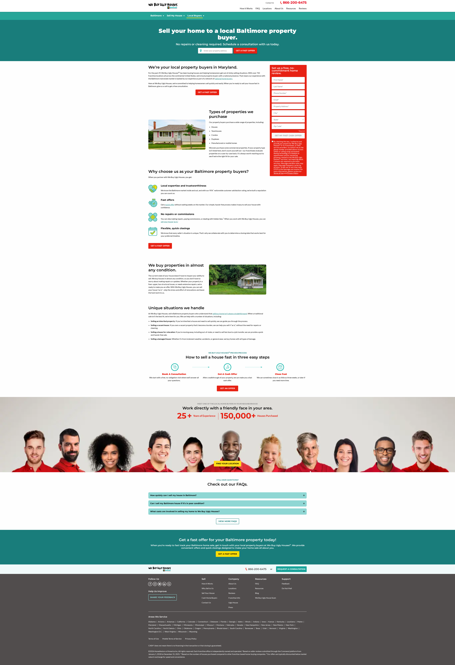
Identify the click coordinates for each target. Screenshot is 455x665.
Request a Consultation (291, 569)
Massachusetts (165, 625)
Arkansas (171, 621)
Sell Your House (208, 593)
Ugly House (233, 602)
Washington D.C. (155, 631)
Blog (257, 593)
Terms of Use (279, 173)
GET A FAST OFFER (207, 92)
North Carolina (154, 628)
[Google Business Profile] (169, 584)
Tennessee (249, 628)
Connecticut (203, 621)
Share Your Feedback (162, 597)
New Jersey (266, 625)
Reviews (303, 8)
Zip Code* (278, 126)
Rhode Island (222, 628)
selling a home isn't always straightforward (230, 313)
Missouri (210, 625)
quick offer (170, 204)
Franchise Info (234, 598)
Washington (293, 628)
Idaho (240, 621)
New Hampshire (252, 625)
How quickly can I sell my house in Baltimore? (173, 495)
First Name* (278, 80)
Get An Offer (227, 388)
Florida (223, 621)
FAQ (258, 8)
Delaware (214, 621)
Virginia (282, 628)
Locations (267, 8)
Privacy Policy (292, 173)
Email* (276, 100)
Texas (258, 628)
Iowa (264, 621)
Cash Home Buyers (209, 598)
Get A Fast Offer (245, 51)
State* (276, 120)
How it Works (246, 8)
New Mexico (278, 625)
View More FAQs (227, 521)
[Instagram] (155, 584)
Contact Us (270, 3)
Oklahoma (188, 628)
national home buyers (223, 78)
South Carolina (236, 628)
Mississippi (199, 625)
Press (230, 607)
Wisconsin (182, 631)
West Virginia (170, 631)
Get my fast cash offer (288, 135)
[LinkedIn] (164, 584)
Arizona (161, 621)
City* (276, 113)
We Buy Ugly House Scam (265, 598)
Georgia (232, 621)
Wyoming (193, 631)
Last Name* (278, 86)
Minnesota (188, 625)
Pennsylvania (208, 628)
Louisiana (291, 621)
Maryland (152, 625)
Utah (265, 628)
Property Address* (281, 106)
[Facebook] (150, 584)
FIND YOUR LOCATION (227, 463)
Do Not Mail (287, 588)
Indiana (256, 621)
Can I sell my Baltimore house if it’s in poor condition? (177, 503)
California (181, 621)
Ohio (179, 628)
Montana (220, 625)
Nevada (240, 625)
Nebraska (230, 625)
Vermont (272, 628)
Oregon (198, 628)
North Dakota (169, 628)
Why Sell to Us (208, 588)
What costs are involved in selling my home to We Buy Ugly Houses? (185, 511)
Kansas (271, 621)
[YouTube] (159, 584)
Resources (291, 8)
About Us (279, 8)
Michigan (177, 625)
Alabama (152, 621)
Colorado (191, 621)
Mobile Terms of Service (172, 639)
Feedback (285, 583)
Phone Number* (280, 93)
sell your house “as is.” (169, 222)
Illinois (248, 621)
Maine (300, 621)
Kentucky (280, 621)
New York (290, 625)
